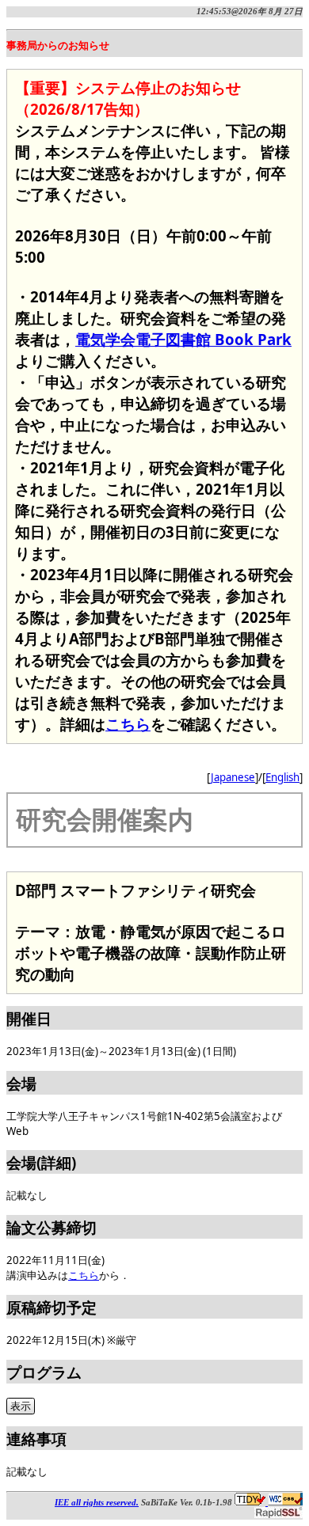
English (282, 777)
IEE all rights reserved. (97, 1502)
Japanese (233, 777)
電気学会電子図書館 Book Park (183, 339)
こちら (128, 724)
